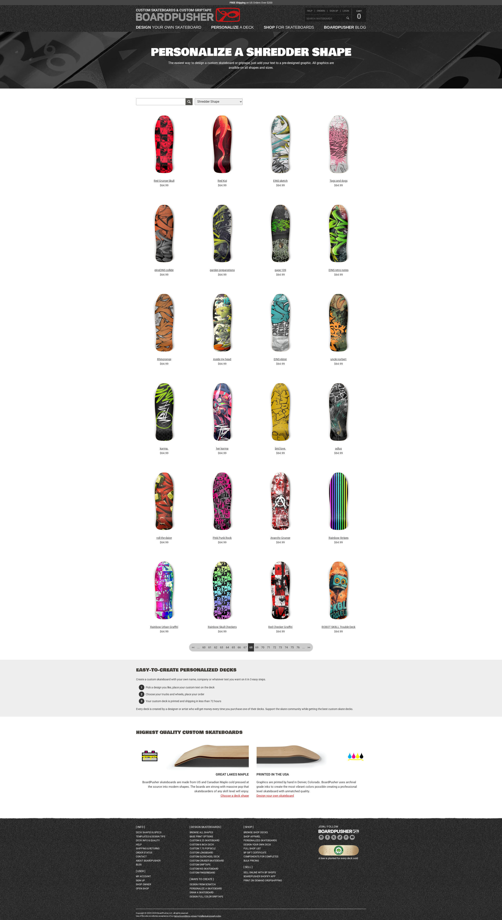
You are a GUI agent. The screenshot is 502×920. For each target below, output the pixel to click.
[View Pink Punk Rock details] (222, 502)
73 (280, 647)
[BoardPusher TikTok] (339, 837)
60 (204, 647)
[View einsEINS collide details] (164, 234)
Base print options (201, 836)
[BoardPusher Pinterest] (346, 837)
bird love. (280, 448)
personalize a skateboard (206, 888)
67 (245, 647)
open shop (142, 888)
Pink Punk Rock (222, 537)
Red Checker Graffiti (280, 627)
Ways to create (202, 879)
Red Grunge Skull (164, 180)
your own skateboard (168, 27)
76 (298, 647)
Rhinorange (164, 359)
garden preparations (222, 270)
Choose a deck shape (235, 796)
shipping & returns (147, 848)
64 (227, 647)
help (309, 11)
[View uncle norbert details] (338, 324)
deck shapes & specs (148, 832)
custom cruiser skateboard (207, 860)
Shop (248, 827)
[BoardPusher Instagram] (321, 837)
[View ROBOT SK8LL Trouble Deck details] (338, 591)
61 (209, 647)
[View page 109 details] (280, 234)
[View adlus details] (338, 413)
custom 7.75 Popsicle (203, 848)
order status (144, 852)
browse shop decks (256, 832)
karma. (164, 448)
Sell (248, 867)
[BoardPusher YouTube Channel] (352, 837)
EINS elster (280, 359)
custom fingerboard (202, 872)
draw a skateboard (202, 892)
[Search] (347, 18)
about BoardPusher (148, 860)
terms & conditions (182, 916)
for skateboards (289, 27)
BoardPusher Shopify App (260, 876)
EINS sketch (280, 180)
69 (256, 647)
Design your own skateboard (275, 796)
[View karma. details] (164, 413)
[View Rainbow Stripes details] (338, 502)
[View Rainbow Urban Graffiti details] (164, 591)
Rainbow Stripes (338, 537)
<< (193, 647)
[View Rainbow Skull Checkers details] (222, 591)
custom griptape (200, 864)
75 (292, 647)
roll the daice (164, 537)
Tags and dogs (338, 180)
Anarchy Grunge (280, 537)
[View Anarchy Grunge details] (280, 502)
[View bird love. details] (280, 413)
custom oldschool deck (205, 856)
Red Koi (222, 180)
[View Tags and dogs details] (338, 145)
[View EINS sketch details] (280, 145)
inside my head (222, 359)
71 (268, 647)
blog (345, 27)
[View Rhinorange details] (164, 324)
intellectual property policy (210, 916)
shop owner (143, 884)
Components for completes (261, 856)
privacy (194, 916)
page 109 (280, 270)
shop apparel (252, 836)
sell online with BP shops (260, 872)
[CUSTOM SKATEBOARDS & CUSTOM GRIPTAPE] (188, 21)
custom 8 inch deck (202, 844)
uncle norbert (338, 359)
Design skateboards (205, 827)
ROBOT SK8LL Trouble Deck (338, 627)
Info (140, 827)
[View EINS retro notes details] (338, 234)
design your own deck (257, 844)
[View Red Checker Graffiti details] (280, 591)
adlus (338, 448)
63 (221, 647)
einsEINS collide (164, 270)
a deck (232, 27)
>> (308, 647)
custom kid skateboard (204, 868)
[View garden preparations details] (222, 234)
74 (286, 647)
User (140, 871)
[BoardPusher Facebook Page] (327, 837)
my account (143, 876)
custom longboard (201, 852)
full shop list (252, 848)
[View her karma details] (222, 413)
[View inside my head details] (222, 324)
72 (274, 647)
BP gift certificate (255, 852)
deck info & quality (148, 840)
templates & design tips (150, 836)
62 (215, 647)
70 (262, 647)
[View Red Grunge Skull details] (164, 145)
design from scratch (203, 884)
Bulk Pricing (251, 860)
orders (321, 11)
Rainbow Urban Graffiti (164, 627)
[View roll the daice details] (164, 502)
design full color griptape (206, 896)
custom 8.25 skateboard (204, 840)
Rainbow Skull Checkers (222, 627)
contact (141, 856)
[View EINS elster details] (280, 324)
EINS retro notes (338, 270)
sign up (334, 11)
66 (239, 647)
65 (233, 647)
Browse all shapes (201, 832)
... (198, 647)
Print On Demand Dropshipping (263, 880)
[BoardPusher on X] (333, 837)
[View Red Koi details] (222, 145)
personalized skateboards (260, 840)
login (346, 11)
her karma (222, 448)
